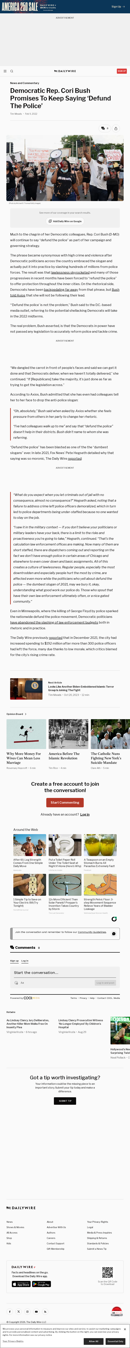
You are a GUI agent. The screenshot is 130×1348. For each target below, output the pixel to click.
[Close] (124, 1329)
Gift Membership (55, 1248)
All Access (11, 1232)
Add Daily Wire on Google (67, 221)
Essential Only (115, 1341)
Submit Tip (65, 1101)
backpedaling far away (61, 290)
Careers (51, 1238)
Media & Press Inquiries (99, 1232)
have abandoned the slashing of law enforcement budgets (54, 622)
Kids (8, 1243)
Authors (51, 1232)
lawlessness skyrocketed (70, 272)
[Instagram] (27, 1311)
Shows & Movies (15, 1227)
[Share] (116, 128)
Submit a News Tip (97, 1248)
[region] (65, 1336)
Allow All (93, 1341)
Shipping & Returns (97, 1238)
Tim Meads (16, 113)
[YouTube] (36, 1311)
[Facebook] (9, 1311)
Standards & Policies (98, 1243)
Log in (85, 814)
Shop (9, 1238)
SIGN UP (122, 71)
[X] (18, 1311)
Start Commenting (65, 802)
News (9, 1221)
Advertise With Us (56, 1227)
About (50, 1221)
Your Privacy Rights (97, 1221)
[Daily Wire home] (65, 71)
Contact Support (55, 1243)
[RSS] (45, 1311)
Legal (90, 1227)
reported (74, 459)
